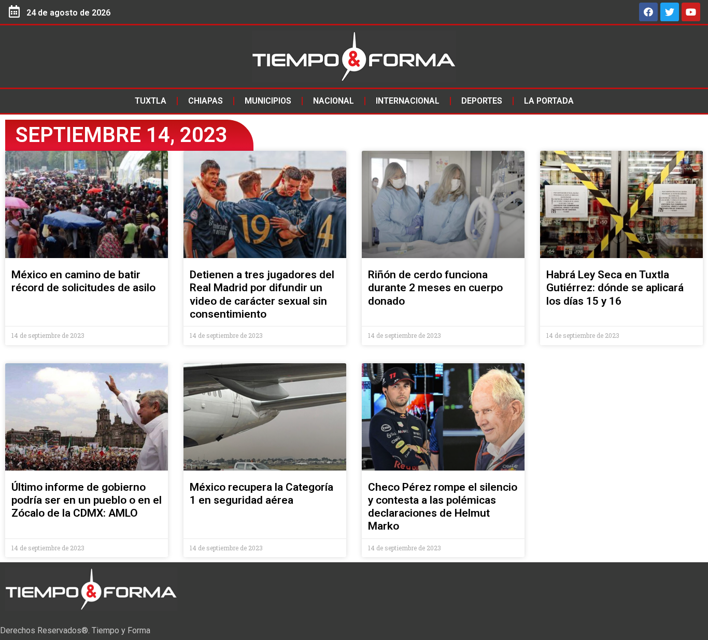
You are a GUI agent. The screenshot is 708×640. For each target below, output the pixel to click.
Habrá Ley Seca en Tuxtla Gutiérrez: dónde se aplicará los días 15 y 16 (615, 287)
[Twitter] (669, 12)
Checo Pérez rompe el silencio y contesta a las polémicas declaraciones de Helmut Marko (442, 507)
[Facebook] (648, 12)
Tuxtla (150, 101)
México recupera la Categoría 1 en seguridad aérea (261, 493)
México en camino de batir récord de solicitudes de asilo (83, 281)
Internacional (408, 101)
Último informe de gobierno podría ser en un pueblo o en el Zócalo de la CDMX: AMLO (86, 500)
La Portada (549, 101)
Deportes (481, 101)
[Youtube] (691, 12)
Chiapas (205, 101)
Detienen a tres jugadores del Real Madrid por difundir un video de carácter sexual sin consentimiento (262, 294)
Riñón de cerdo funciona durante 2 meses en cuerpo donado (435, 287)
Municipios (268, 101)
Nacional (333, 101)
